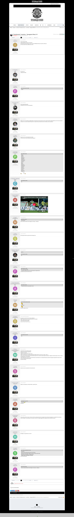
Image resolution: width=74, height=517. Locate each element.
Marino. (15, 349)
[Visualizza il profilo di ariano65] (15, 404)
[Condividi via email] (17, 490)
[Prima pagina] (10, 37)
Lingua (35, 506)
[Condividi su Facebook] (12, 490)
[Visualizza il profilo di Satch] (15, 238)
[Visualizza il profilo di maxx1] (15, 222)
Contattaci (38, 506)
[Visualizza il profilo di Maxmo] (15, 124)
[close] (37, 513)
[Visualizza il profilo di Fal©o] (15, 140)
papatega (15, 151)
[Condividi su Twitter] (10, 490)
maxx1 (15, 217)
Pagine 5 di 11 (36, 37)
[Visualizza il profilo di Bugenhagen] (15, 420)
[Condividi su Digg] (13, 490)
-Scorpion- (16, 69)
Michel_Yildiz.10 (15, 250)
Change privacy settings (34, 511)
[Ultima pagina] (32, 37)
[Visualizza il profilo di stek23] (15, 453)
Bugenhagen (15, 415)
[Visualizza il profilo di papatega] (15, 157)
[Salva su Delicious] (14, 490)
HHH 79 (15, 431)
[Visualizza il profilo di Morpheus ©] (11, 35)
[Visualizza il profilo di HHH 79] (15, 437)
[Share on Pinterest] (18, 490)
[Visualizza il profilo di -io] (15, 45)
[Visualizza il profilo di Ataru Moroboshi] (15, 288)
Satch (16, 233)
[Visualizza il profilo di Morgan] (15, 305)
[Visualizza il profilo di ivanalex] (15, 338)
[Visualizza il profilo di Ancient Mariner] (15, 200)
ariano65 (15, 399)
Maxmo (15, 119)
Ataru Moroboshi (15, 282)
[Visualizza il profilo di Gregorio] (15, 321)
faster (15, 86)
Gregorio (15, 316)
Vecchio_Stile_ (15, 382)
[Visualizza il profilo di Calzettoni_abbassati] (15, 183)
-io (15, 40)
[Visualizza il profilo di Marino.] (15, 355)
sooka (15, 366)
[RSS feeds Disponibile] (63, 497)
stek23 (15, 448)
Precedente (13, 37)
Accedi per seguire (56, 34)
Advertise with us (40, 511)
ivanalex (15, 332)
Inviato (23, 86)
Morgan (15, 300)
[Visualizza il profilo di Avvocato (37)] (15, 107)
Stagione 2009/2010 (25, 35)
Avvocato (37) (15, 102)
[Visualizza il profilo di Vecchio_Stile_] (15, 387)
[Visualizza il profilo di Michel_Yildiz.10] (15, 255)
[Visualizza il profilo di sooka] (15, 371)
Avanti (30, 37)
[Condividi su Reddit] (16, 490)
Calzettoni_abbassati (16, 178)
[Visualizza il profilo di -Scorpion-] (15, 75)
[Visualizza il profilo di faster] (15, 91)
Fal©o (15, 135)
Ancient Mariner (16, 195)
